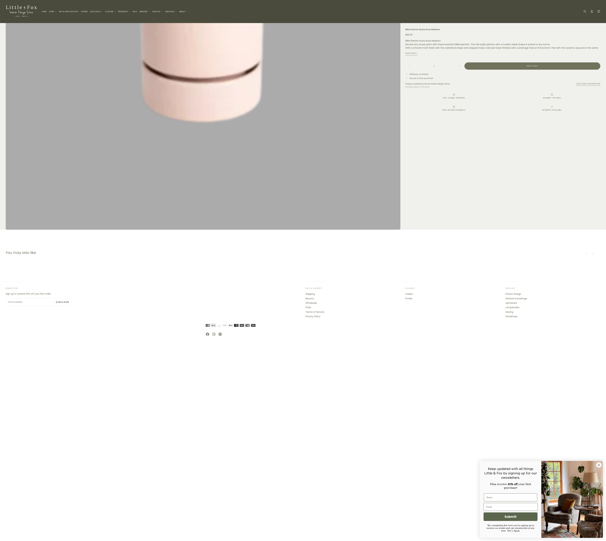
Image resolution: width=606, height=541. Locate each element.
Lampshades (512, 307)
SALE (135, 11)
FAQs (308, 307)
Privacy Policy (313, 316)
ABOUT (182, 11)
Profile (408, 298)
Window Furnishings (516, 298)
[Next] (593, 254)
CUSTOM (109, 11)
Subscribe (62, 302)
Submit (511, 516)
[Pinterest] (220, 334)
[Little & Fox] (21, 329)
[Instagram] (214, 334)
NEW (44, 11)
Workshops (511, 316)
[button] (584, 12)
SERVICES (169, 11)
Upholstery (511, 303)
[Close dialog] (599, 465)
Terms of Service (315, 312)
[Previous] (586, 254)
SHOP (51, 11)
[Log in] (591, 12)
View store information (588, 84)
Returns (310, 298)
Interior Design (513, 294)
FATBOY (84, 11)
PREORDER (123, 11)
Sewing (509, 312)
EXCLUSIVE (95, 11)
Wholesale (311, 303)
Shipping (310, 294)
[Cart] (598, 12)
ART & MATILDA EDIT (68, 11)
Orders (409, 294)
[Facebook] (207, 334)
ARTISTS (156, 11)
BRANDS (144, 11)
